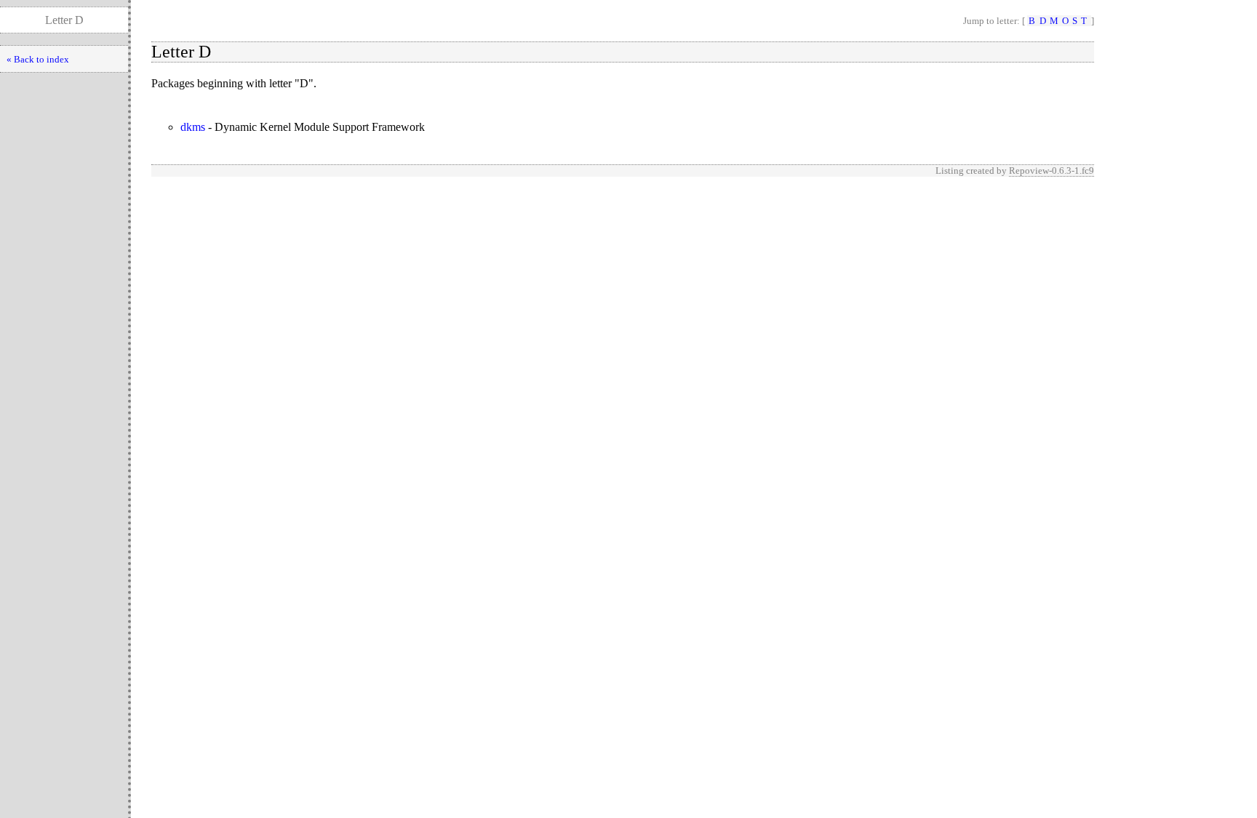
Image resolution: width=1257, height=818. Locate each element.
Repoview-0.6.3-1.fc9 (1051, 170)
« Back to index (38, 59)
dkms (192, 127)
